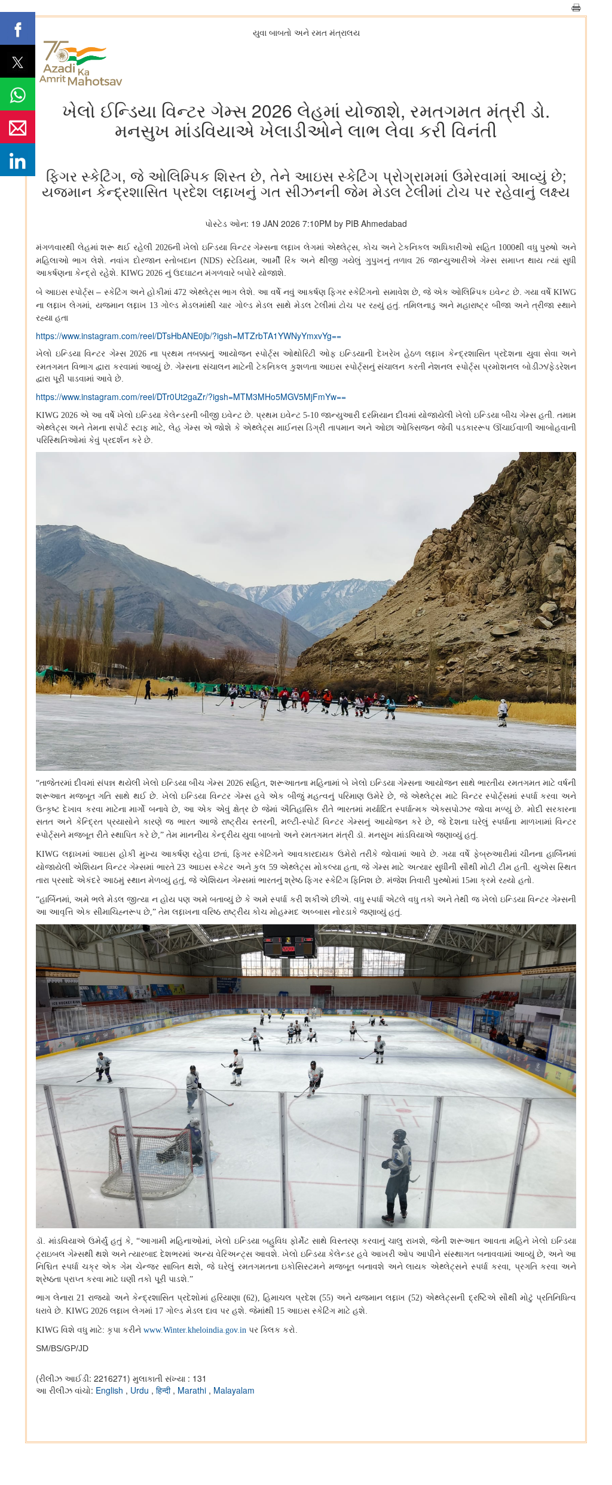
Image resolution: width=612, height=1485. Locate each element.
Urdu (140, 1390)
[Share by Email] (17, 126)
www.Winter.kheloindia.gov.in (194, 1330)
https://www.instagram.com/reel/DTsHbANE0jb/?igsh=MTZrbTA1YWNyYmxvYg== (188, 336)
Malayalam (234, 1390)
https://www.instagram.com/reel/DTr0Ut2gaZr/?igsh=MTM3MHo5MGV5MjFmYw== (191, 396)
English (111, 1390)
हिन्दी (164, 1390)
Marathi (193, 1390)
